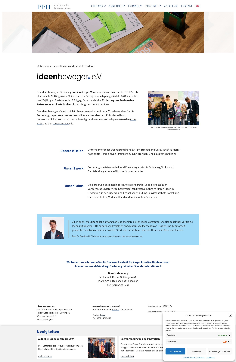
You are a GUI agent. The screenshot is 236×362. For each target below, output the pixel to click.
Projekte (152, 6)
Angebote (115, 6)
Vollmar (115, 309)
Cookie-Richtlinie (189, 357)
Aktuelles (171, 6)
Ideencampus (61, 123)
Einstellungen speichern (219, 351)
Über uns (97, 6)
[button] (230, 315)
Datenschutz (200, 357)
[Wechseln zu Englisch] (197, 6)
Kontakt (187, 6)
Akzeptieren (175, 351)
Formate (133, 6)
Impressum (211, 357)
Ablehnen (196, 351)
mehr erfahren (45, 356)
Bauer (102, 315)
